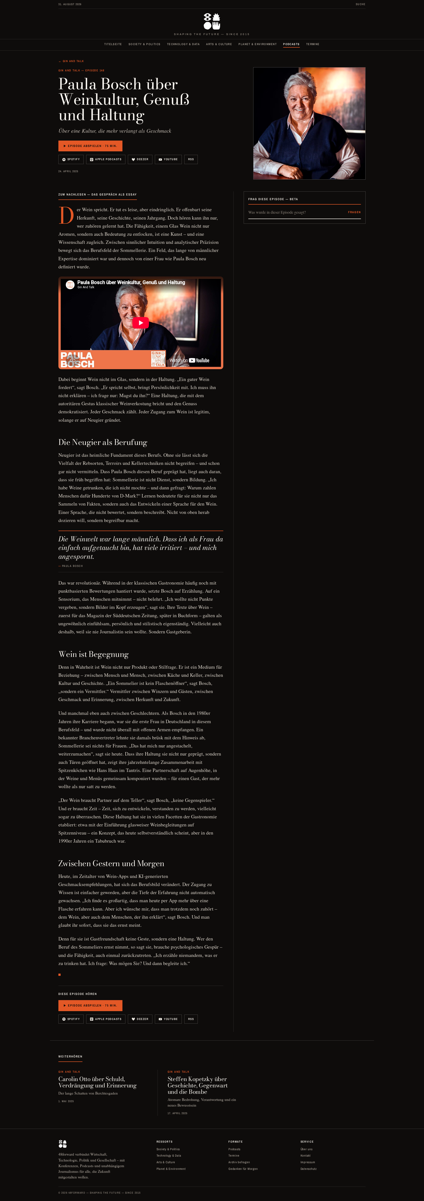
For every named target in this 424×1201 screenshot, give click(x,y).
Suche (361, 4)
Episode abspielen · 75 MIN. (92, 146)
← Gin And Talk (71, 61)
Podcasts (291, 44)
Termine (313, 44)
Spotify (73, 159)
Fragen (354, 212)
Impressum (308, 1162)
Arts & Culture (219, 44)
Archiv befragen (239, 1162)
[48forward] (212, 21)
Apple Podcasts (108, 159)
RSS (191, 159)
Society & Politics (145, 44)
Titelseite (113, 44)
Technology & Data (183, 44)
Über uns (307, 1149)
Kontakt (306, 1155)
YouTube (171, 159)
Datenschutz (309, 1169)
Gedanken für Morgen (243, 1169)
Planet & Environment (257, 44)
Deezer (142, 159)
